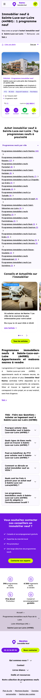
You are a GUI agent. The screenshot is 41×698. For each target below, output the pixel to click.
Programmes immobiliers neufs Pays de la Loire (19, 618)
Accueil (20, 612)
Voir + (34, 113)
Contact (16, 114)
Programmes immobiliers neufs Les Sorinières (16, 264)
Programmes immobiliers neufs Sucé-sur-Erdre (19, 235)
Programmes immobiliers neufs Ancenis (20, 243)
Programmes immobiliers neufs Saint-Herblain (18, 171)
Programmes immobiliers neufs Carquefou (15, 213)
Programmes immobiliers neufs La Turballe (16, 194)
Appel (7, 113)
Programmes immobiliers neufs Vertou (19, 240)
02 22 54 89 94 (10, 650)
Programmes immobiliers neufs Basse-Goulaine (18, 251)
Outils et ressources (20, 675)
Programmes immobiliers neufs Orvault (20, 199)
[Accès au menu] (4, 4)
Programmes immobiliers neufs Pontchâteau (15, 219)
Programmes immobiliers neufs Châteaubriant (15, 257)
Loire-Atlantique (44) (19, 624)
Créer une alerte (10, 45)
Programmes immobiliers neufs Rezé (18, 224)
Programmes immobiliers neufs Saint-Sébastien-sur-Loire (18, 206)
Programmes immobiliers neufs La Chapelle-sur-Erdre (20, 181)
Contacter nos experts (20, 561)
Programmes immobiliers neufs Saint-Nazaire (18, 159)
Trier (33, 44)
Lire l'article (9, 328)
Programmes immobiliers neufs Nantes (20, 151)
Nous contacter (30, 650)
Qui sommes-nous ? (18, 660)
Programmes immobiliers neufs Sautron (20, 227)
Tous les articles (20, 341)
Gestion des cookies (27, 694)
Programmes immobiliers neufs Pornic (19, 176)
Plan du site (7, 691)
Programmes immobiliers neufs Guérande (15, 187)
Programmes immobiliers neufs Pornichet (15, 165)
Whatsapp (24, 113)
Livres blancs (18, 670)
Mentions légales (22, 691)
